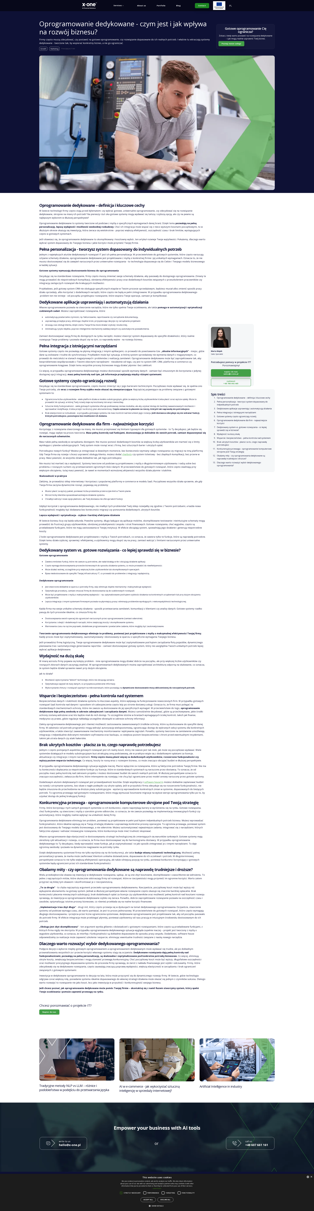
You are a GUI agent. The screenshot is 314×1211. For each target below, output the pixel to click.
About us (141, 5)
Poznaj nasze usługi (231, 43)
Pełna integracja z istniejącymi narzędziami (236, 412)
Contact (202, 5)
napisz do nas (231, 372)
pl (230, 5)
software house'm (153, 782)
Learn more (157, 1188)
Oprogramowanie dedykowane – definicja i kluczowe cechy (243, 397)
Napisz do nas (49, 1012)
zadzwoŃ (230, 382)
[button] (157, 1206)
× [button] (311, 1177)
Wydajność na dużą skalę (228, 434)
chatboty (127, 454)
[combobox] (308, 1177)
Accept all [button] (148, 1200)
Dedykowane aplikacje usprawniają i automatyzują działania (244, 408)
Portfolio (161, 5)
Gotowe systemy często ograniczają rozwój (236, 416)
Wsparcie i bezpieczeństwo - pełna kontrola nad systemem (244, 438)
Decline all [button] (165, 1200)
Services (118, 6)
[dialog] (157, 1192)
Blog (178, 5)
